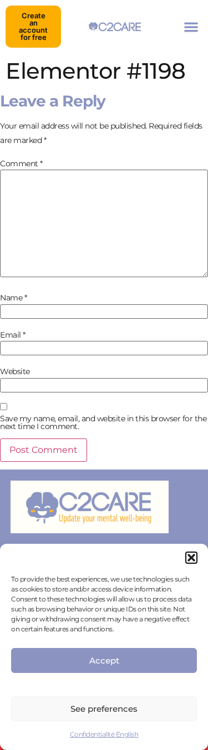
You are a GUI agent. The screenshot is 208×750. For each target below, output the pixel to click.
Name (13, 298)
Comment (21, 163)
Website (15, 371)
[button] (191, 557)
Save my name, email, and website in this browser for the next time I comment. (103, 422)
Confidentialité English (104, 734)
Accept (104, 660)
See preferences (104, 708)
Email (13, 335)
